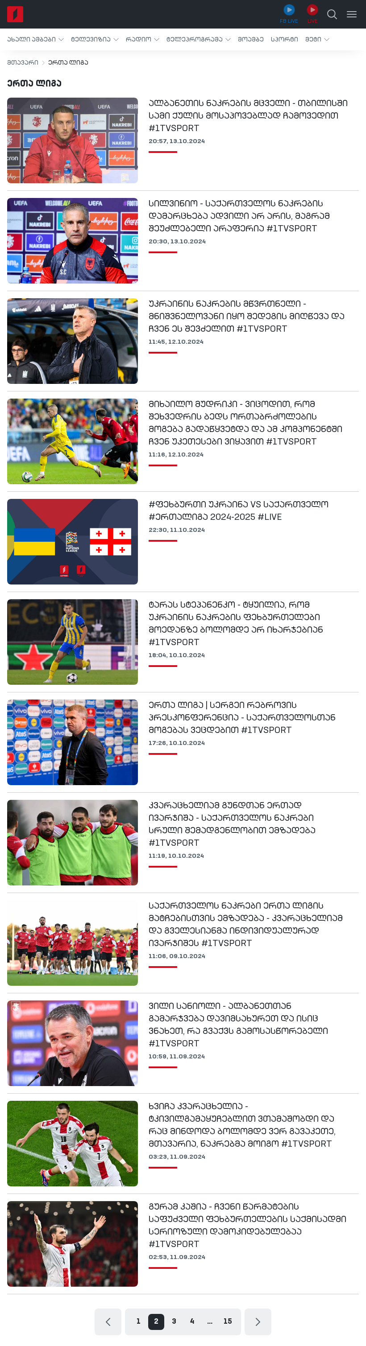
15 (228, 1321)
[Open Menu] (352, 14)
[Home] (15, 14)
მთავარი (22, 63)
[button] (35, 39)
